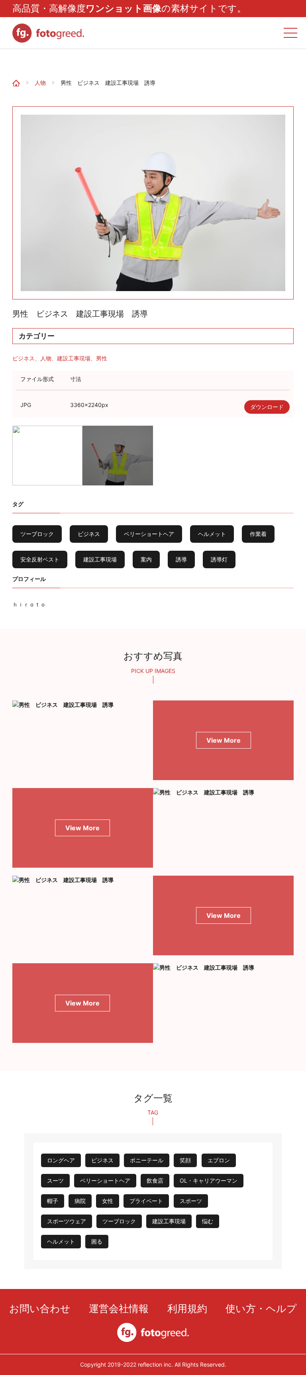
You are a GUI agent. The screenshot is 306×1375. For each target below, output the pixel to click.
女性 (107, 1200)
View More (223, 740)
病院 (80, 1200)
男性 (101, 358)
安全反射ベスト (39, 559)
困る (96, 1241)
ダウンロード (267, 406)
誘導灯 (219, 559)
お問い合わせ (40, 1308)
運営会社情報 (119, 1308)
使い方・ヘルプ (261, 1308)
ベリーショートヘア (149, 533)
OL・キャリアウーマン (208, 1180)
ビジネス (23, 358)
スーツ (55, 1180)
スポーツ (191, 1200)
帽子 (52, 1200)
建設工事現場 (73, 358)
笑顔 (185, 1160)
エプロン (219, 1160)
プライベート (146, 1200)
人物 (40, 83)
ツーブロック (37, 533)
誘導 (181, 559)
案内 (146, 559)
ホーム (12, 61)
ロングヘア (61, 1160)
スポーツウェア (66, 1221)
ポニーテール (146, 1160)
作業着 (258, 533)
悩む (207, 1221)
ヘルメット (212, 533)
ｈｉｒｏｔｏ (29, 604)
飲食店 (155, 1180)
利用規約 (187, 1308)
